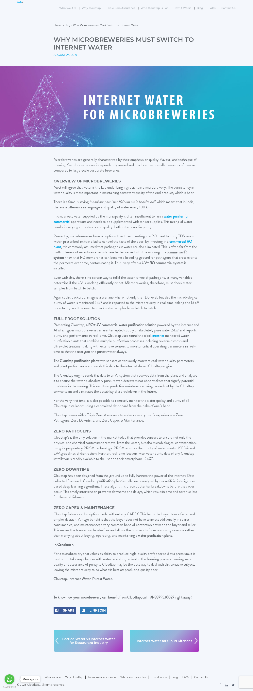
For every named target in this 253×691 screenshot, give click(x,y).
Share (68, 610)
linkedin (97, 610)
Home (57, 25)
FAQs (214, 8)
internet (158, 335)
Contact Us (228, 8)
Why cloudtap (93, 8)
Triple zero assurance (122, 8)
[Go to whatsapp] (9, 679)
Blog (202, 8)
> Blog (66, 25)
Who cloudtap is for (156, 8)
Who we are (69, 8)
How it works (184, 8)
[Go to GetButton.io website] (9, 687)
